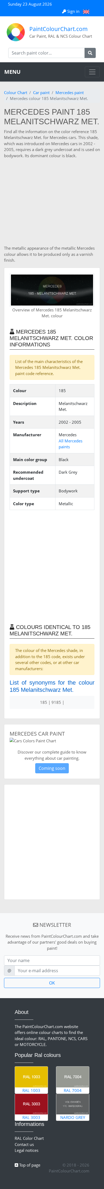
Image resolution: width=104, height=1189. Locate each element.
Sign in (73, 11)
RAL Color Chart (29, 1138)
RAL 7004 (73, 1090)
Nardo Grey (72, 1117)
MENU (12, 71)
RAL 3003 (31, 1117)
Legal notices (26, 1150)
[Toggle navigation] (92, 72)
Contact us (24, 1144)
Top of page (29, 1165)
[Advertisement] (52, 202)
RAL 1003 (31, 1090)
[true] (90, 53)
